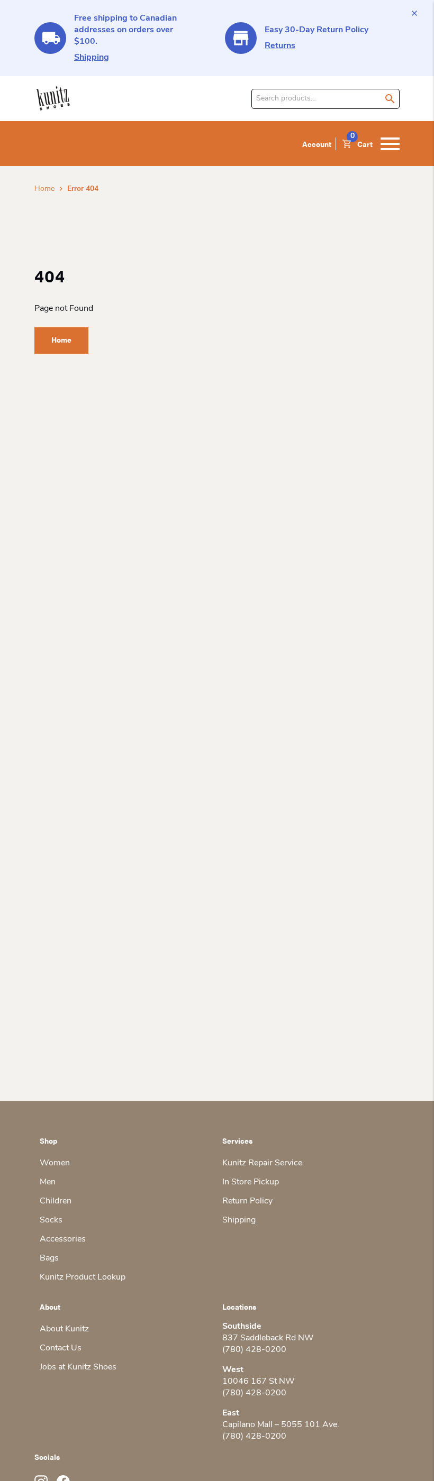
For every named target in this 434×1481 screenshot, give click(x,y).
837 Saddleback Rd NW (268, 1338)
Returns (280, 46)
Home (44, 189)
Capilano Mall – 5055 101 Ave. (280, 1425)
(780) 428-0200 (254, 1350)
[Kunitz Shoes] (53, 99)
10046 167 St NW (258, 1381)
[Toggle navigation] (390, 143)
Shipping (91, 57)
